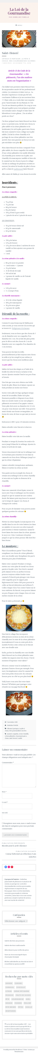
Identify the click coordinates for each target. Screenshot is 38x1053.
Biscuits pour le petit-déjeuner (14, 844)
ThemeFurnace (18, 1051)
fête (7, 999)
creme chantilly (23, 734)
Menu (20, 25)
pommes (18, 1003)
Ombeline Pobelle (12, 725)
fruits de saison (23, 995)
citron (9, 991)
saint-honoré (13, 738)
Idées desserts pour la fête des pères (17, 950)
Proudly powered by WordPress (12, 1049)
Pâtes (20, 1007)
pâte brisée (11, 1007)
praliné (27, 1003)
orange (9, 1003)
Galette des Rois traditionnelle (15, 945)
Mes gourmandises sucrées (22, 61)
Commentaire (8, 762)
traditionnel (18, 169)
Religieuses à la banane (21, 328)
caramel (9, 734)
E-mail (5, 802)
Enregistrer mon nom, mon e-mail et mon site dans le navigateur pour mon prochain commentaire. (19, 826)
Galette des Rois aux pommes (14, 941)
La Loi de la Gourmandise (19, 11)
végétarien (11, 1011)
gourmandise (18, 999)
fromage (10, 995)
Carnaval (10, 987)
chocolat (20, 987)
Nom (4, 792)
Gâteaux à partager (11, 59)
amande (9, 983)
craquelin (15, 734)
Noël (28, 999)
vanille (20, 738)
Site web (5, 813)
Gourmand (19, 736)
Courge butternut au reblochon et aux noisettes (21, 854)
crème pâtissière (10, 736)
